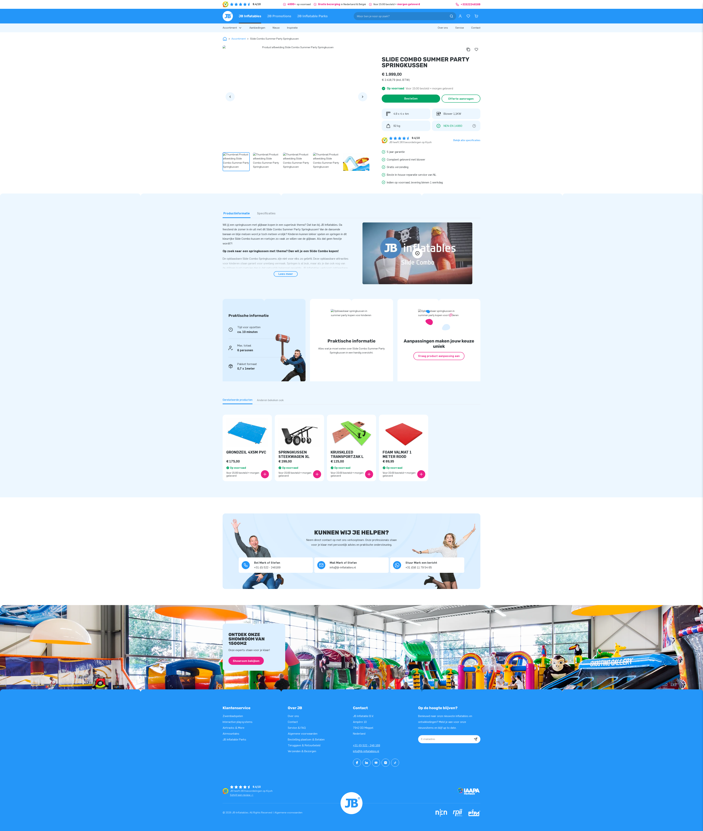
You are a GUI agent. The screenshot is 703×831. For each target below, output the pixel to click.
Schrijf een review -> (241, 795)
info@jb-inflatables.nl (366, 751)
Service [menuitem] (459, 27)
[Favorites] (468, 16)
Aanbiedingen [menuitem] (257, 27)
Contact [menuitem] (475, 27)
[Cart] (476, 16)
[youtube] (376, 763)
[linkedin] (366, 763)
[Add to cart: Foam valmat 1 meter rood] (421, 474)
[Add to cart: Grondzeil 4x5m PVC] (265, 474)
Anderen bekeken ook (270, 400)
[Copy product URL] (468, 49)
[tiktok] (395, 763)
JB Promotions (279, 16)
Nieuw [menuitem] (276, 27)
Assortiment (238, 38)
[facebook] (357, 763)
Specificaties (266, 213)
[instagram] (386, 763)
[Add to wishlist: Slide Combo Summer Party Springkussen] (476, 49)
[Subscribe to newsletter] (475, 739)
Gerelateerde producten (237, 399)
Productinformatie (236, 213)
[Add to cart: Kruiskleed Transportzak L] (369, 474)
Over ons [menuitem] (443, 27)
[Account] (460, 16)
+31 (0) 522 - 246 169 (366, 745)
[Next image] (362, 96)
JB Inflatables (250, 16)
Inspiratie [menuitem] (292, 27)
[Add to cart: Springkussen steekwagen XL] (317, 474)
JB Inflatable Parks (312, 16)
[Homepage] (228, 16)
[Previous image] (230, 96)
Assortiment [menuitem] (230, 27)
